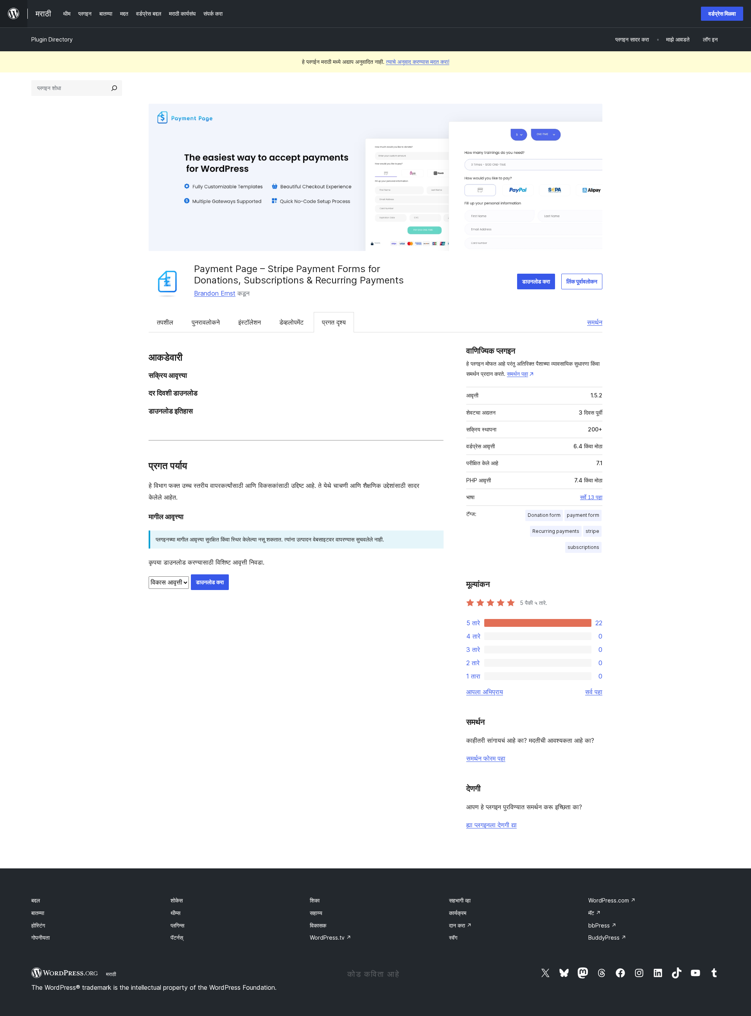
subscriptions (583, 547)
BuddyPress (607, 937)
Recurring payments (555, 531)
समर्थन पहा (517, 373)
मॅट (594, 913)
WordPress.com (612, 900)
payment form (583, 515)
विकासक (318, 925)
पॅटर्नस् (177, 937)
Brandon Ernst (214, 293)
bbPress (602, 925)
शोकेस (177, 900)
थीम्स (175, 913)
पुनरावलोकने (206, 322)
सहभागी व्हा (460, 900)
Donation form (544, 515)
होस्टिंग (38, 925)
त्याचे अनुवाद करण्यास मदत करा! (417, 61)
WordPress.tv (330, 937)
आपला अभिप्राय (484, 692)
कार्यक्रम (457, 913)
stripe (592, 531)
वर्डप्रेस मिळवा (722, 13)
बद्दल (35, 900)
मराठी (111, 974)
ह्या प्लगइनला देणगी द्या (491, 825)
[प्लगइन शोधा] (114, 88)
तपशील (165, 322)
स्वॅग (453, 937)
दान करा (460, 925)
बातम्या (37, 913)
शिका (315, 900)
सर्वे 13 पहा (591, 497)
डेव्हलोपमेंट (291, 322)
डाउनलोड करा (536, 281)
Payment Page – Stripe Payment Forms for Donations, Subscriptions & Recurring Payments (299, 274)
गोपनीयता (40, 937)
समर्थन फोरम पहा (485, 758)
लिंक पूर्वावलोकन (581, 281)
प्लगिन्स (177, 925)
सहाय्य (316, 913)
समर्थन (594, 322)
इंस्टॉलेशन (249, 322)
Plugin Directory (52, 39)
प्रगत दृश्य (334, 322)
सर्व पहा (593, 692)
